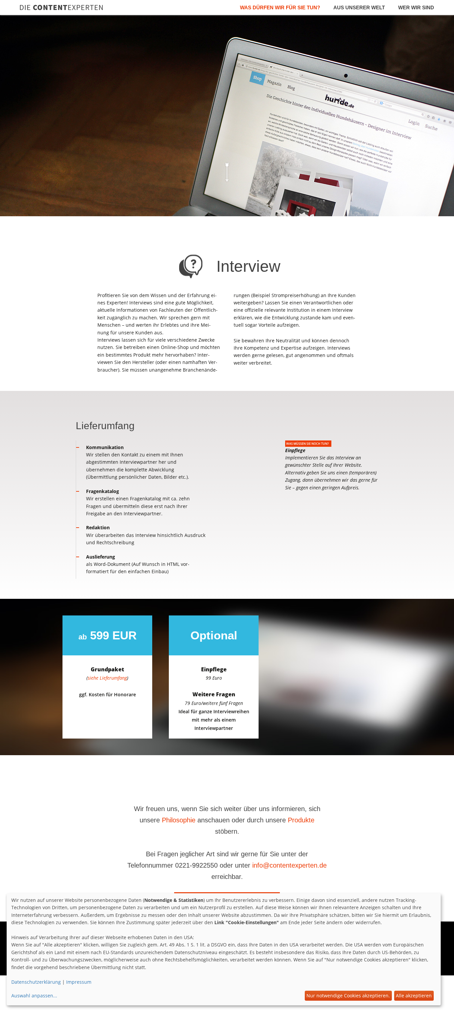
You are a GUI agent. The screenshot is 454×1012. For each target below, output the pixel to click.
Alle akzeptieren (414, 995)
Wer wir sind (416, 7)
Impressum (78, 982)
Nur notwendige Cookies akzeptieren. (348, 995)
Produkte (301, 820)
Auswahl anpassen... (34, 995)
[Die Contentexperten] (33, 5)
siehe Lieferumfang (107, 678)
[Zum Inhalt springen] (227, 172)
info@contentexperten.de (289, 865)
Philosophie (178, 820)
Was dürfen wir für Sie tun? (280, 7)
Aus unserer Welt (359, 7)
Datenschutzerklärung (36, 982)
